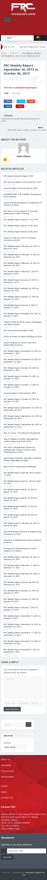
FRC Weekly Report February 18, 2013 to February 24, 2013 (22, 558)
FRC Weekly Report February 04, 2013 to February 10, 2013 (22, 574)
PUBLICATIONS (7, 771)
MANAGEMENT (7, 777)
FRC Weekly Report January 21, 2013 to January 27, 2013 (21, 591)
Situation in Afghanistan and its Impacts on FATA (22, 541)
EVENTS (4, 786)
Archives (7, 742)
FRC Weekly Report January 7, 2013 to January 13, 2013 (21, 608)
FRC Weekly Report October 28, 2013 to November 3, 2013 (21, 369)
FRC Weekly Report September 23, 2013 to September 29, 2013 (23, 408)
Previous (8, 115)
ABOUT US (5, 759)
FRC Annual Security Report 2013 (18, 330)
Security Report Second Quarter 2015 (20, 188)
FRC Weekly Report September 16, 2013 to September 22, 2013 (23, 417)
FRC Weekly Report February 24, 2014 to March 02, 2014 (22, 247)
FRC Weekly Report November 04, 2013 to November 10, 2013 (22, 360)
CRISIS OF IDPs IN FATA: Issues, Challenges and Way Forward (22, 323)
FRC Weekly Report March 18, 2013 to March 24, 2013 (20, 499)
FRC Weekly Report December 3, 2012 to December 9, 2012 (22, 650)
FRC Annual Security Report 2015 (18, 176)
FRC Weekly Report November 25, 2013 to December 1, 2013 (22, 352)
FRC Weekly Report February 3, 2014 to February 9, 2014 (21, 272)
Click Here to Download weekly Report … (21, 87)
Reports (9, 80)
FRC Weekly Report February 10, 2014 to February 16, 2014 (22, 264)
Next (40, 127)
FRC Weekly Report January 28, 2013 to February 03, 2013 (21, 583)
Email (41, 82)
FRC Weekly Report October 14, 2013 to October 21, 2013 (21, 386)
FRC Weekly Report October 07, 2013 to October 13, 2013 (21, 400)
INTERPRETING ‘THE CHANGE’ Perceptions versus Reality (22, 195)
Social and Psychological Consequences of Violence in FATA (23, 203)
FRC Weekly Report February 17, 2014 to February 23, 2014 (22, 255)
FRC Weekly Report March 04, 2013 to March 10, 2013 (20, 516)
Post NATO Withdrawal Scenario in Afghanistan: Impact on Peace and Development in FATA (19, 449)
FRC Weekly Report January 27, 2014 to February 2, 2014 (21, 281)
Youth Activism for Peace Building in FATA (23, 336)
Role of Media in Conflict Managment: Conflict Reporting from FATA (21, 440)
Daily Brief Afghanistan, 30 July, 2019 (24, 47)
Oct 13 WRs (16, 93)
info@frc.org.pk (13, 828)
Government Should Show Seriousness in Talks (20, 119)
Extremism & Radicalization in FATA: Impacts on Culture (20, 549)
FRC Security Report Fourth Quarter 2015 (22, 182)
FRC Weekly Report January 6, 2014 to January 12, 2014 (21, 306)
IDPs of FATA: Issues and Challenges (20, 466)
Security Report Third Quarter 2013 (20, 393)
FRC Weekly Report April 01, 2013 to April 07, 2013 (22, 482)
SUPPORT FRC (7, 798)
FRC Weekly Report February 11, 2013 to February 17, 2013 (22, 566)
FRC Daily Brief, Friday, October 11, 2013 (27, 130)
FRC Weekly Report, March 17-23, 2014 (21, 219)
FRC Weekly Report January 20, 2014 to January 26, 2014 (21, 289)
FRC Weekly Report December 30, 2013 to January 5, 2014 (22, 314)
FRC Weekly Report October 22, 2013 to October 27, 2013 (21, 377)
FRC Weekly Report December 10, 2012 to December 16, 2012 (22, 642)
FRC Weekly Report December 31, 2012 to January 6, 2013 (22, 617)
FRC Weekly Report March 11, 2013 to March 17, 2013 (20, 507)
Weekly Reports (18, 80)
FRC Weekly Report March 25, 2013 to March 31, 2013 (20, 490)
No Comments (30, 80)
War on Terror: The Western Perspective (22, 433)
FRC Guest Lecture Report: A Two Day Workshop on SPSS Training (21, 212)
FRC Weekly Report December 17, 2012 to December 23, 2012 (22, 633)
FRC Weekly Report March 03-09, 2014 (21, 231)
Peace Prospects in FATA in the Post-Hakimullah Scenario (20, 343)
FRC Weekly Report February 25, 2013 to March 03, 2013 (22, 524)
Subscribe (7, 857)
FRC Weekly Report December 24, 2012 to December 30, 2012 (22, 625)
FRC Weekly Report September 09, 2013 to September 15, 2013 (23, 425)
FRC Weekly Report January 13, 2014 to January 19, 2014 (21, 297)
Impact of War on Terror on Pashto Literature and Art (20, 239)
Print (34, 82)
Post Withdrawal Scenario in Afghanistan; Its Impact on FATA (23, 532)
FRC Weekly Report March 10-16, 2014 (21, 225)
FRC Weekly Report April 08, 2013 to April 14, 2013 (22, 473)
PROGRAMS (6, 765)
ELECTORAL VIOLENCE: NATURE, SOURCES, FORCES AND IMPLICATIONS (22, 459)
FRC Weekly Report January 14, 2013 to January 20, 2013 (21, 600)
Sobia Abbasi (17, 77)
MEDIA (4, 792)
